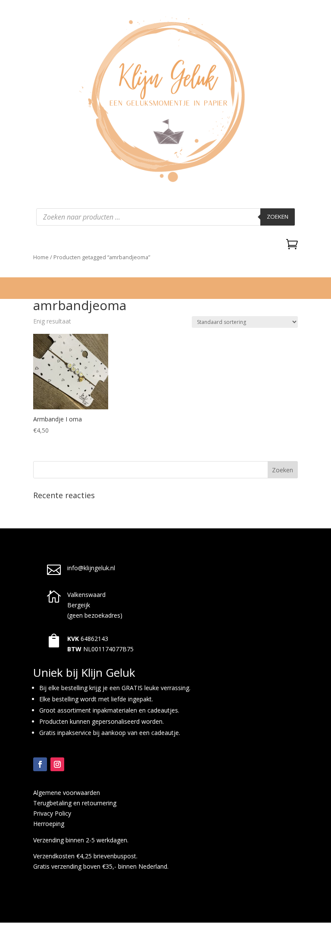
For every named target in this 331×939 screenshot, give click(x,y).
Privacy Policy (52, 813)
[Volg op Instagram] (57, 764)
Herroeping (48, 824)
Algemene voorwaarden (66, 792)
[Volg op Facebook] (40, 764)
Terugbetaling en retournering (74, 803)
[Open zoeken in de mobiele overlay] (165, 217)
